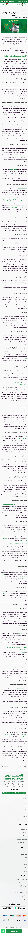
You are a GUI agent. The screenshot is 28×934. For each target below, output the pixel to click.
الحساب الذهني (22, 59)
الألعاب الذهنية (20, 370)
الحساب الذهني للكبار (22, 188)
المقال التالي (22, 766)
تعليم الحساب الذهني (18, 482)
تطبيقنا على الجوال (22, 820)
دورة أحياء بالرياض (23, 886)
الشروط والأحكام (23, 836)
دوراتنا (25, 806)
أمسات (25, 864)
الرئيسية (25, 803)
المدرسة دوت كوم (21, 652)
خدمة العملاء (24, 829)
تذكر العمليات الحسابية (7, 461)
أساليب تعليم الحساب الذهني (9, 504)
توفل (25, 861)
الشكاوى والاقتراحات (22, 842)
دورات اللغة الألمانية (22, 889)
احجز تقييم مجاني (14, 931)
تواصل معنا (24, 816)
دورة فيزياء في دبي (22, 879)
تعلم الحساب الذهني (12, 207)
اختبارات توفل (24, 896)
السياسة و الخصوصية (22, 839)
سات (26, 867)
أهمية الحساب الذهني (22, 124)
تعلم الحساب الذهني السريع (15, 221)
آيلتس (25, 871)
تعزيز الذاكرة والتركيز (18, 84)
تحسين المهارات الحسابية (22, 358)
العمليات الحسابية (13, 169)
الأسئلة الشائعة (23, 832)
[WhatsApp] (3, 931)
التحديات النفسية (21, 633)
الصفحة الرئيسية (23, 8)
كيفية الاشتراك (23, 813)
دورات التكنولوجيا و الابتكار (21, 892)
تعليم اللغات (24, 854)
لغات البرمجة (24, 857)
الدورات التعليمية (23, 851)
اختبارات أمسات (23, 899)
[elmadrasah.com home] (20, 4)
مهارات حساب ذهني (19, 157)
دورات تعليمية (14, 666)
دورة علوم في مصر (22, 882)
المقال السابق (6, 766)
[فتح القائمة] (25, 4)
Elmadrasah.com (13, 927)
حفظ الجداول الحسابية (20, 282)
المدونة (25, 809)
